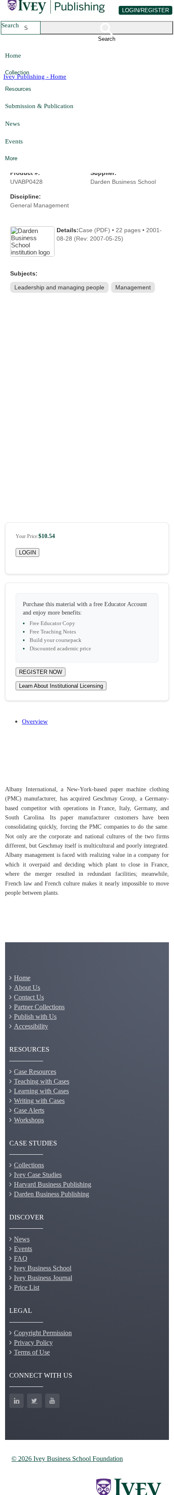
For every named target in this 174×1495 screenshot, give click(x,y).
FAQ (20, 1258)
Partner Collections (39, 1006)
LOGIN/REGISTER (145, 10)
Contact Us (29, 997)
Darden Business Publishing (51, 1194)
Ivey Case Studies (38, 1174)
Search (10, 25)
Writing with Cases (39, 1100)
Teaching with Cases (41, 1081)
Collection (17, 72)
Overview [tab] (35, 721)
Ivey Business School (42, 1268)
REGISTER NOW (40, 672)
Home (13, 55)
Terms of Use (32, 1352)
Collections (29, 1165)
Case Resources (35, 1071)
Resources (18, 89)
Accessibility (31, 1026)
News (12, 123)
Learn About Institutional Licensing (61, 686)
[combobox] (26, 27)
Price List (26, 1287)
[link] (60, 287)
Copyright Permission (43, 1332)
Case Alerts (29, 1110)
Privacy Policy (33, 1342)
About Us (27, 987)
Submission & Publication (39, 105)
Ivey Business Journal (43, 1277)
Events (14, 141)
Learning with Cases (41, 1091)
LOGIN (27, 552)
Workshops (29, 1120)
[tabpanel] (87, 841)
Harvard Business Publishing (52, 1184)
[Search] (107, 27)
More (11, 158)
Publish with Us (35, 1016)
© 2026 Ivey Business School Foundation (67, 1458)
